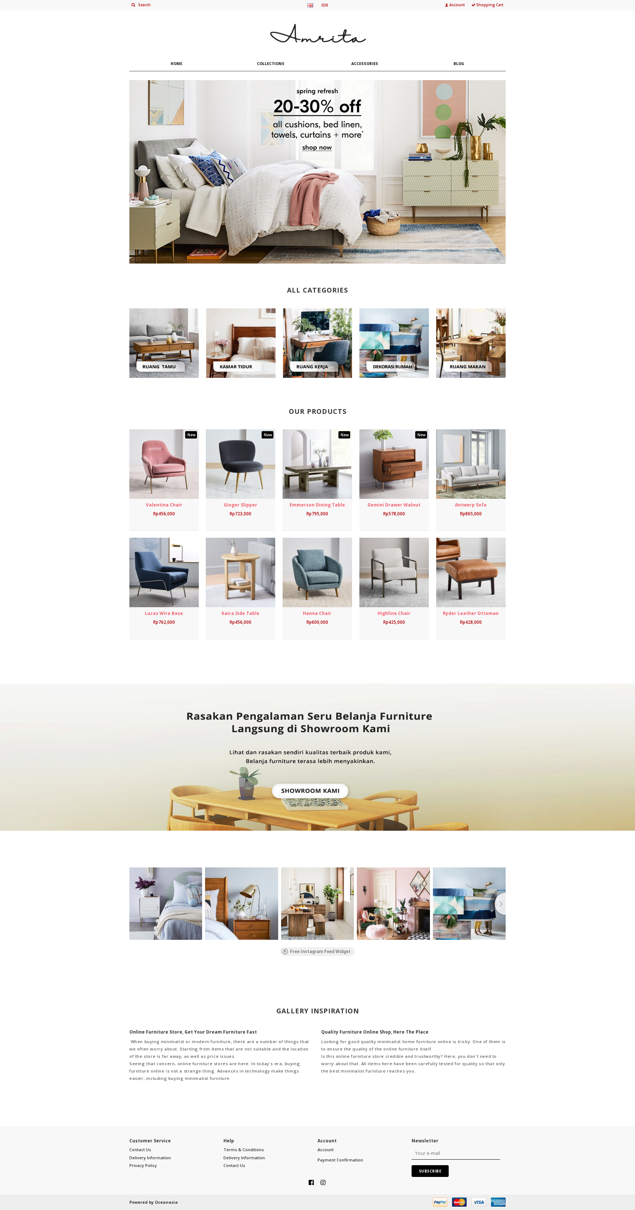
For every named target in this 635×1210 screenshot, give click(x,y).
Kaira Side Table (240, 613)
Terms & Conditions (243, 1149)
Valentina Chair (164, 505)
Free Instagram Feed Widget (320, 951)
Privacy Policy (143, 1165)
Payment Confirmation (340, 1160)
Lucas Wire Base (164, 613)
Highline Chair (393, 613)
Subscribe (430, 1171)
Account (326, 1149)
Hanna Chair (317, 613)
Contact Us (140, 1149)
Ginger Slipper (240, 505)
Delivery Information (150, 1157)
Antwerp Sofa (471, 505)
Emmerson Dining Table (317, 505)
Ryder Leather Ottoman (471, 613)
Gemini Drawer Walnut (393, 505)
